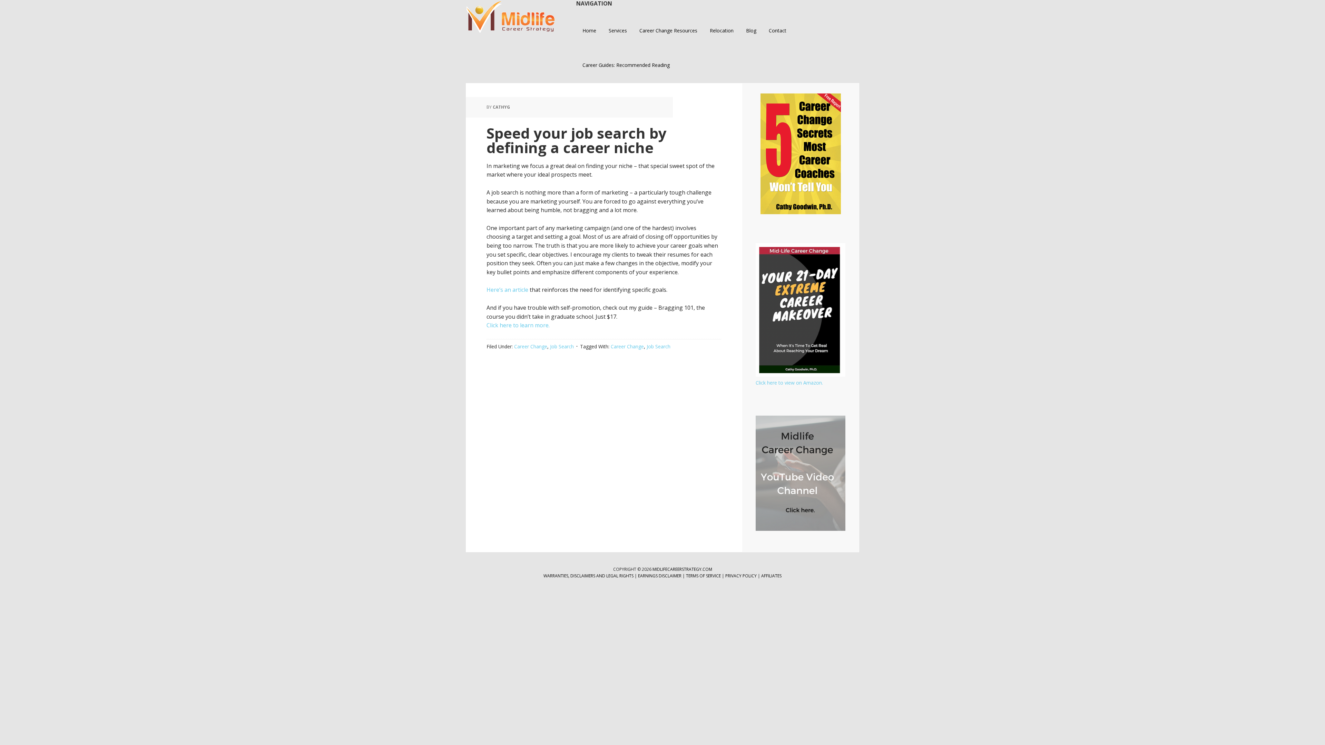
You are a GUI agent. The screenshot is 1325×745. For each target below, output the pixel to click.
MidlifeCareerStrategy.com (682, 569)
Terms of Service (703, 576)
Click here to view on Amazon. (789, 382)
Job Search (562, 346)
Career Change (530, 346)
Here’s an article (507, 290)
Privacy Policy (741, 576)
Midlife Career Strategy (511, 17)
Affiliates (771, 576)
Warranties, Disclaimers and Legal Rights (588, 576)
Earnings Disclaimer (659, 576)
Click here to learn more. (518, 325)
